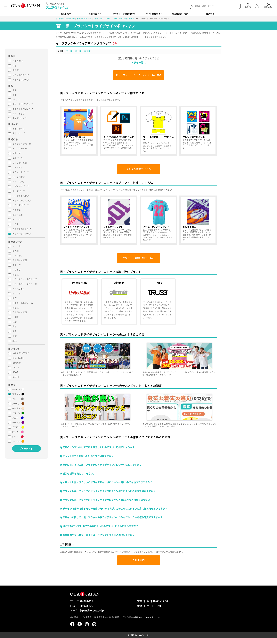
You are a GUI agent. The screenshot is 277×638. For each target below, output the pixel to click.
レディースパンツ (21, 186)
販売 (15, 298)
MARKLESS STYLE (21, 353)
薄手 (15, 65)
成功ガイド (211, 13)
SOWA (15, 372)
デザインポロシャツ (126, 18)
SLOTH (16, 376)
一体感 (16, 316)
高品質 (16, 70)
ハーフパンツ (19, 176)
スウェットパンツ (21, 172)
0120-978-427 (57, 7)
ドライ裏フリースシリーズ (25, 283)
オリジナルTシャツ (83, 18)
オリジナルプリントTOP (65, 18)
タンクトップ (19, 113)
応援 (15, 331)
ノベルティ (18, 255)
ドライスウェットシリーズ (25, 279)
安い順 (69, 51)
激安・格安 (18, 214)
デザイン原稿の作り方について (118, 131)
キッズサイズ (19, 128)
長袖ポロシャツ (20, 118)
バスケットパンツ (21, 195)
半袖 (15, 89)
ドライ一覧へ (138, 62)
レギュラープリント (118, 220)
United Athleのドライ (79, 301)
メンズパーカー (20, 148)
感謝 (15, 335)
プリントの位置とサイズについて (158, 131)
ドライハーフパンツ (22, 200)
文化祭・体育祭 (20, 260)
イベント (17, 246)
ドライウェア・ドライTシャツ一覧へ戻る (139, 75)
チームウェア (19, 288)
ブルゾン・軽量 (20, 162)
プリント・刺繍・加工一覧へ (138, 258)
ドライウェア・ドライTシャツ (105, 18)
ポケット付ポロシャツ (23, 104)
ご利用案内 (138, 560)
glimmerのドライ (119, 301)
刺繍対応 (17, 153)
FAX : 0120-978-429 (81, 606)
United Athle (18, 357)
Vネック (16, 99)
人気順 (60, 51)
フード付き (18, 167)
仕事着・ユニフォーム (23, 302)
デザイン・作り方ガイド (79, 131)
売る (15, 326)
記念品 (16, 274)
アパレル (17, 219)
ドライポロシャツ (21, 79)
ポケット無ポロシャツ (23, 108)
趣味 (15, 340)
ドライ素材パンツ (21, 205)
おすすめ (17, 209)
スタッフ (17, 269)
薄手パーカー (19, 157)
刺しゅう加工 (198, 220)
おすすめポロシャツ (22, 228)
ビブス (16, 224)
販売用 (16, 250)
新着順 (87, 51)
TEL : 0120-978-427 (81, 601)
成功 (15, 321)
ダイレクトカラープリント (79, 220)
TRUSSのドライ (158, 301)
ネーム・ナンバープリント (158, 220)
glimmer (17, 362)
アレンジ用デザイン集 (198, 131)
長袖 (15, 94)
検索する (28, 448)
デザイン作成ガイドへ (138, 169)
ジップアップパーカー (23, 143)
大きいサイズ (19, 133)
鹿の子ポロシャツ (21, 74)
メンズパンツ (19, 181)
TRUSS (16, 367)
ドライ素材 (18, 60)
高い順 (78, 51)
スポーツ (17, 265)
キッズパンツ (19, 191)
